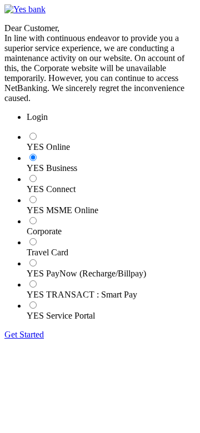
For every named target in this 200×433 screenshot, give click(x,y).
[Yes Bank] (25, 9)
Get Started (24, 334)
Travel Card (47, 252)
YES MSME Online (62, 210)
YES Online (48, 147)
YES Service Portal (61, 315)
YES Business (52, 168)
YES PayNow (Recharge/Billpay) (86, 273)
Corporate (44, 231)
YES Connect (51, 189)
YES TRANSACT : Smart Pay (82, 294)
